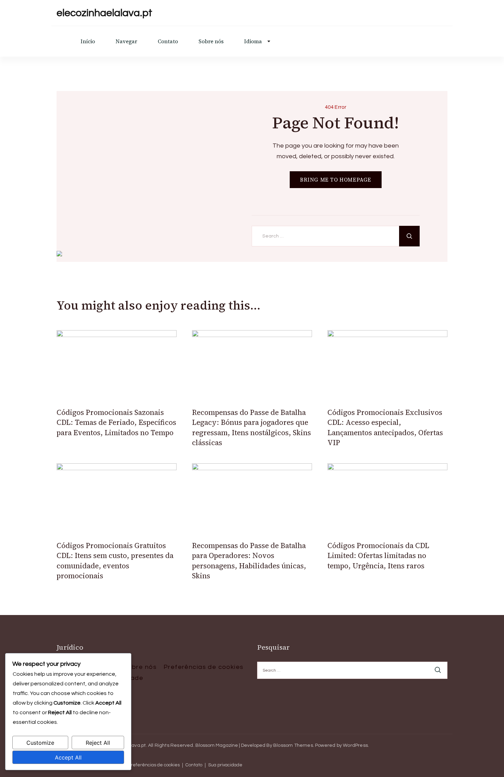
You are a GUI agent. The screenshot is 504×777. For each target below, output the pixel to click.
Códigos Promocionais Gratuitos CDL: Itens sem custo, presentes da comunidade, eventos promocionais (115, 561)
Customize (40, 742)
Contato (168, 41)
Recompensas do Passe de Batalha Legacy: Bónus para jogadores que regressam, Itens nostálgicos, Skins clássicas (251, 427)
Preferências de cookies (204, 667)
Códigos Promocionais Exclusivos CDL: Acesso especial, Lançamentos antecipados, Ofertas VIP (385, 427)
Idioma (253, 41)
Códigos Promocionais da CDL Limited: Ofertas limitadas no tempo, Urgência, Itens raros (378, 556)
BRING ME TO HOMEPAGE (335, 179)
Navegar (126, 41)
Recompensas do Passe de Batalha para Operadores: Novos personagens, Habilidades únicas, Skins (249, 561)
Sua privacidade (225, 765)
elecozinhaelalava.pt (104, 13)
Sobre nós (211, 41)
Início (88, 41)
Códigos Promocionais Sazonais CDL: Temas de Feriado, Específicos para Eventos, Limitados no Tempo (116, 422)
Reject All (98, 742)
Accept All (68, 757)
